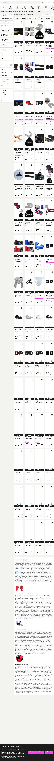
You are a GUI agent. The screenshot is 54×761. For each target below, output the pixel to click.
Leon (42, 18)
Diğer (36, 18)
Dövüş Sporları (27, 11)
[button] (17, 75)
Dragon (17, 18)
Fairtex (30, 18)
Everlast (24, 18)
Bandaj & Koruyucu (37, 11)
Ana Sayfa (2, 11)
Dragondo (48, 18)
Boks (32, 11)
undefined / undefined (7, 18)
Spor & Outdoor (8, 11)
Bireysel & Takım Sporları (18, 11)
